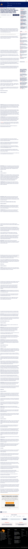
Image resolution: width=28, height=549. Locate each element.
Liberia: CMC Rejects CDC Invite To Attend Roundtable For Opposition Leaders (23, 70)
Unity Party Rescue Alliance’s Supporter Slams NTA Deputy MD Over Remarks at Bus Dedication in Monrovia (23, 83)
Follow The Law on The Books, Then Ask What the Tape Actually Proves (23, 58)
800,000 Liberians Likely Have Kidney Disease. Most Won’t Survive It (23, 55)
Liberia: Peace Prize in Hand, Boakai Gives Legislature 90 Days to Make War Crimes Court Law (23, 24)
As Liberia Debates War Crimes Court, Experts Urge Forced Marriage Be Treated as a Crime (24, 20)
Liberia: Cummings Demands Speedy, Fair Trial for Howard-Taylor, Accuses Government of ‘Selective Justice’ (24, 41)
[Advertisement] (9, 45)
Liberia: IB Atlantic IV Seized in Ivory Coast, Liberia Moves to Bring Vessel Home (23, 17)
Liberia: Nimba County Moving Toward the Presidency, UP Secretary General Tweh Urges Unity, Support (24, 87)
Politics (1, 7)
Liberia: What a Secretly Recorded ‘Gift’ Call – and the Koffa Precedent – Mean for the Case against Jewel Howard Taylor (24, 47)
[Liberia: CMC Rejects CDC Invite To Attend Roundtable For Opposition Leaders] (24, 65)
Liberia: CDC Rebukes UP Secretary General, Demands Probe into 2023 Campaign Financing (23, 75)
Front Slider (22, 10)
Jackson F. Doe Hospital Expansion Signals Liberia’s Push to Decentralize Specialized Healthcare (24, 38)
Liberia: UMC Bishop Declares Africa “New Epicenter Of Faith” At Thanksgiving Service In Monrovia (23, 34)
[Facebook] (25, 0)
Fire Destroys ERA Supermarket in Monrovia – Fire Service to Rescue (7, 524)
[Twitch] (24, 547)
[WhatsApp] (18, 15)
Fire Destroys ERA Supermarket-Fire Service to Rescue (21, 524)
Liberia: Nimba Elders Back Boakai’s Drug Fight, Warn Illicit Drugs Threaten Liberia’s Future (23, 44)
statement (2, 122)
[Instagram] (26, 0)
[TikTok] (23, 547)
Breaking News (22, 15)
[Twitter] (25, 1)
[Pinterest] (17, 15)
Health (21, 36)
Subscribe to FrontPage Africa (10, 505)
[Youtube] (26, 1)
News (15, 531)
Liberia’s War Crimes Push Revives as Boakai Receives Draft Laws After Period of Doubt (24, 28)
